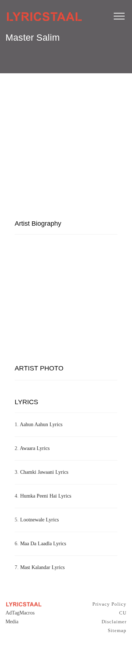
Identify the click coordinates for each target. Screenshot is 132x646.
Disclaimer (114, 621)
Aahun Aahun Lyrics (41, 424)
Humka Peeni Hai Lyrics (45, 496)
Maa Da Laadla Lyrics (43, 543)
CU (122, 613)
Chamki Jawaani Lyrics (44, 472)
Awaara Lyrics (35, 448)
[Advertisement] (66, 144)
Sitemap (117, 630)
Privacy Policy (109, 604)
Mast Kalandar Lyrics (42, 567)
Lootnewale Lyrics (39, 520)
